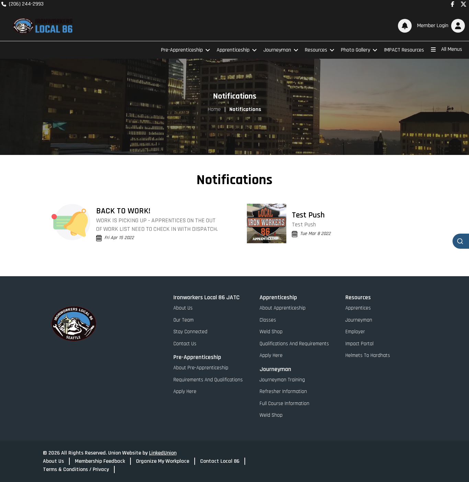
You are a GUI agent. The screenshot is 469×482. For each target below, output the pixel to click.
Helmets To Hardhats (367, 355)
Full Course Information (284, 403)
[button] (439, 26)
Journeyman (277, 50)
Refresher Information (283, 391)
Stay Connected (190, 331)
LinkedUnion (162, 453)
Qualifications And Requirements (294, 343)
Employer (355, 331)
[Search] (461, 241)
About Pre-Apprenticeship (200, 368)
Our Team (183, 320)
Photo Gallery (355, 50)
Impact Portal (359, 343)
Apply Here (184, 391)
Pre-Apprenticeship (182, 50)
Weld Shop (271, 331)
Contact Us (184, 343)
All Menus (451, 49)
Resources (316, 50)
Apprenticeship (233, 50)
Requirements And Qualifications (208, 380)
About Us (183, 308)
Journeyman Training (282, 380)
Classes (268, 320)
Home (214, 109)
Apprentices (358, 308)
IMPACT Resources (404, 50)
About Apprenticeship (283, 308)
